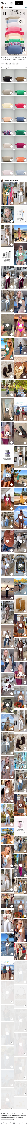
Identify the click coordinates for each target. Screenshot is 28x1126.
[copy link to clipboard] (17, 64)
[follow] (26, 7)
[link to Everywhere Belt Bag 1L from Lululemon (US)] (7, 142)
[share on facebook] (6, 64)
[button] (26, 3)
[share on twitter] (13, 64)
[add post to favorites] (24, 53)
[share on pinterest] (10, 64)
